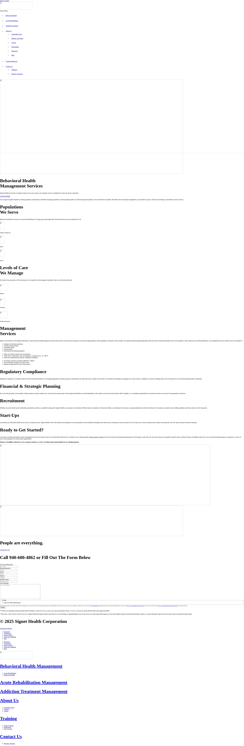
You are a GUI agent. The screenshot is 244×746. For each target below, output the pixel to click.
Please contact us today (96, 437)
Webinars (14, 70)
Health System (4, 579)
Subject (2, 576)
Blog (12, 55)
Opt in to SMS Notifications (12, 602)
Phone (5, 568)
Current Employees (11, 61)
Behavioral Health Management (31, 666)
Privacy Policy (8, 635)
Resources (14, 51)
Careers (13, 42)
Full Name (6, 564)
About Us (9, 31)
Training (8, 718)
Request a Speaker (17, 74)
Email (2, 572)
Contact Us (9, 66)
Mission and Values (17, 38)
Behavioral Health (11, 15)
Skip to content (4, 1)
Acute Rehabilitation (12, 21)
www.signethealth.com (94, 605)
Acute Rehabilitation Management (33, 682)
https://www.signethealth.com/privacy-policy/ (135, 605)
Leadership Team (16, 34)
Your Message (4, 583)
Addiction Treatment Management (33, 691)
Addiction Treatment (12, 26)
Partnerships (15, 47)
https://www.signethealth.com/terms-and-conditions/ (168, 605)
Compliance (7, 633)
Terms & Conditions (10, 637)
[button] (122, 11)
